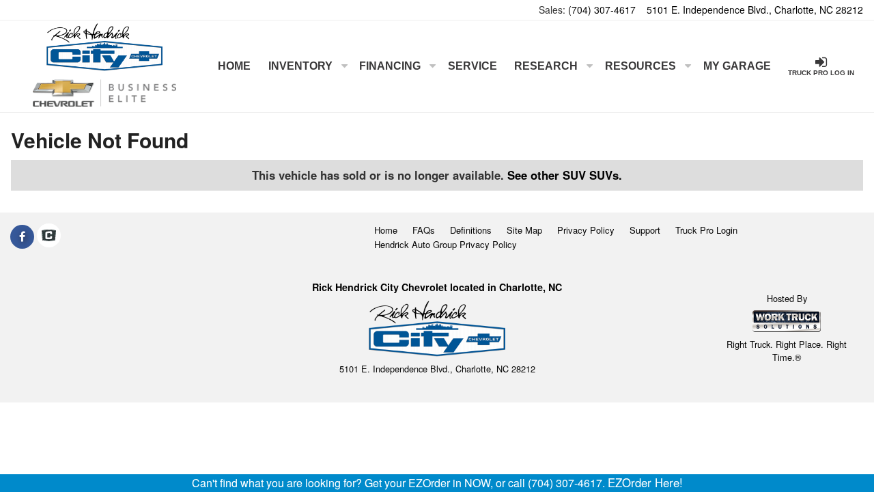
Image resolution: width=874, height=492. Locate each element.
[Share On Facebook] (22, 236)
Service (472, 66)
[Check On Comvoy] (49, 236)
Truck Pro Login (706, 229)
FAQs (423, 229)
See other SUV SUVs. (564, 175)
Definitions (471, 229)
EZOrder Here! (645, 482)
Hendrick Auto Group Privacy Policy (445, 244)
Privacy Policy (586, 229)
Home (234, 66)
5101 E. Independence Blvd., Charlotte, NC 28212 (755, 9)
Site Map (524, 229)
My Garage (737, 66)
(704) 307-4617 (602, 9)
